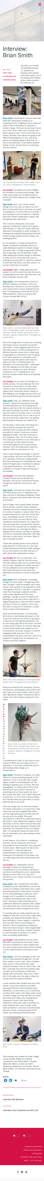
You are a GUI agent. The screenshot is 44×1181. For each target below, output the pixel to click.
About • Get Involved (33, 1160)
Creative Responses (33, 1147)
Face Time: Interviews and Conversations (9, 76)
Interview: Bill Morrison (13, 1099)
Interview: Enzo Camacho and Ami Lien (20, 1110)
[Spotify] (26, 1172)
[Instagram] (22, 1172)
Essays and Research (33, 1150)
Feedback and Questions (31, 1157)
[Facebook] (18, 1172)
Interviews (37, 1153)
